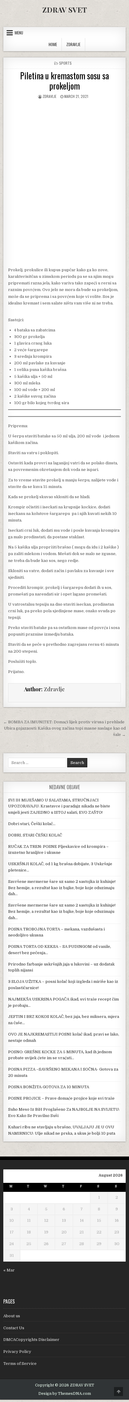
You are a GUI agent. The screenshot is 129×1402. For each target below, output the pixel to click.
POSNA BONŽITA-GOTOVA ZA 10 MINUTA (48, 1087)
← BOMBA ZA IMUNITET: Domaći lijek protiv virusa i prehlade (63, 722)
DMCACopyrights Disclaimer (31, 1339)
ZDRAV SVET (64, 9)
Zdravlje (49, 96)
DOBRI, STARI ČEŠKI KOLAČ (35, 835)
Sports (65, 63)
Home (53, 44)
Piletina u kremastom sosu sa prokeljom (64, 80)
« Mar (9, 1270)
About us (11, 1316)
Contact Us (13, 1328)
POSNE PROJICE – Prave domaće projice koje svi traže (61, 1098)
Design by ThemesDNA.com (64, 1394)
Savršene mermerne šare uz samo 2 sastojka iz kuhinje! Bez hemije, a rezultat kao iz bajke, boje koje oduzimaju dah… (62, 887)
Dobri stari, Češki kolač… (32, 824)
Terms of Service (20, 1363)
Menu (19, 33)
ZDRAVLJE (73, 44)
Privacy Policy (17, 1351)
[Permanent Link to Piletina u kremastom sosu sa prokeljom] (64, 137)
